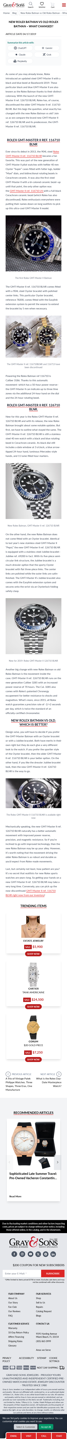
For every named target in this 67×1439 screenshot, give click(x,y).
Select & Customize (25, 1426)
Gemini (48, 48)
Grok (49, 54)
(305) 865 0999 (43, 1341)
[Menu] (62, 5)
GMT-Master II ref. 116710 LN (27, 190)
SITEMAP (41, 1358)
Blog (14, 12)
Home (6, 13)
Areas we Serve (43, 1349)
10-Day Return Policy (18, 1332)
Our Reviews (14, 1311)
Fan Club (12, 1306)
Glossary (12, 1345)
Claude (22, 54)
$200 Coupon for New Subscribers (39, 1265)
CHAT (60, 1435)
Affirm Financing (16, 1336)
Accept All (46, 1426)
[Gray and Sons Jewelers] (14, 5)
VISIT (28, 1435)
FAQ (10, 1315)
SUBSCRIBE (53, 1273)
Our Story (13, 1302)
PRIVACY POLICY (6, 1359)
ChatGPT (22, 48)
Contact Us (42, 1323)
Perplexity (22, 61)
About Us (12, 1298)
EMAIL (13, 1435)
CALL (43, 1435)
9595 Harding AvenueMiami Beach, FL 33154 (47, 1335)
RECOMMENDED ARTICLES (33, 1112)
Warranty (12, 1328)
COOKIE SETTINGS (54, 1359)
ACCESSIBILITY (26, 1358)
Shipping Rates (15, 1341)
